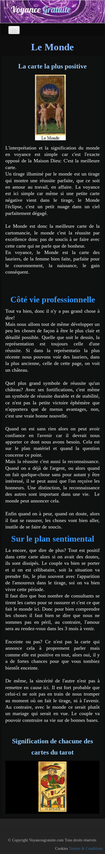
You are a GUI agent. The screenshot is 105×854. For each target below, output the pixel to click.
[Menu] (14, 30)
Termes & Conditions (86, 848)
